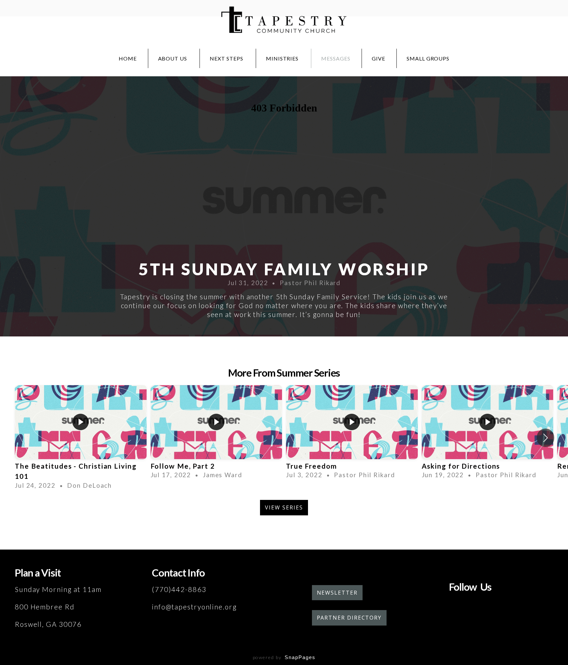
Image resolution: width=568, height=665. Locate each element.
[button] (545, 438)
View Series (284, 507)
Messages (335, 58)
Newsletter (337, 592)
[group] (81, 437)
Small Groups (428, 58)
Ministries (283, 58)
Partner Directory (349, 617)
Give (378, 58)
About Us (173, 58)
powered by (284, 657)
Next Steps (227, 58)
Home (128, 58)
